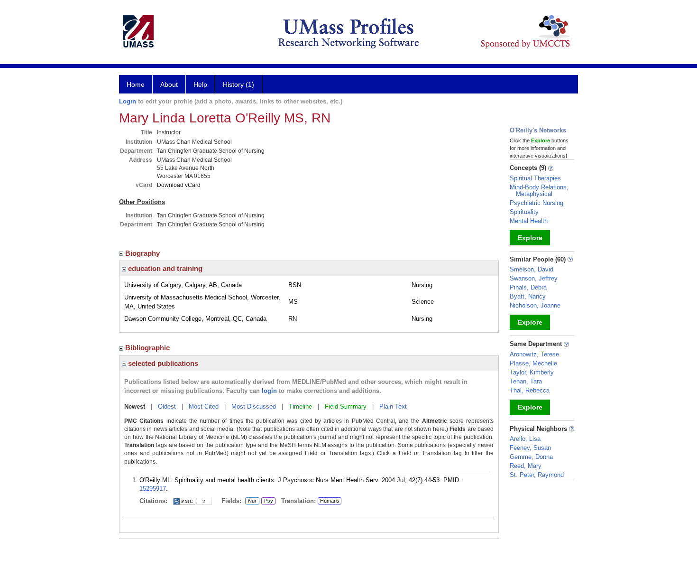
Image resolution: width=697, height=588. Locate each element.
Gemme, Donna (531, 456)
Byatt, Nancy (528, 296)
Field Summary (346, 406)
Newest (134, 406)
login (269, 390)
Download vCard (179, 185)
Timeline (300, 406)
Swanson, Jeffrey (534, 278)
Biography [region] (143, 253)
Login (127, 101)
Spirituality (524, 211)
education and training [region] (164, 268)
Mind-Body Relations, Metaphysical (539, 190)
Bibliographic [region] (148, 348)
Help (200, 84)
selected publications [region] (162, 363)
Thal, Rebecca (530, 390)
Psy (267, 501)
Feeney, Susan (530, 447)
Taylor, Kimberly (532, 372)
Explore (530, 238)
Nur (251, 501)
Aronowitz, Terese (534, 354)
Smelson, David (531, 269)
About (169, 84)
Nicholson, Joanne (535, 305)
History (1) (238, 84)
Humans (329, 501)
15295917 (152, 488)
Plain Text (393, 406)
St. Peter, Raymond (537, 474)
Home (136, 84)
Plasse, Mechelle (533, 363)
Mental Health (529, 220)
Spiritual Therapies (535, 178)
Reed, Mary (525, 465)
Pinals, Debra (528, 287)
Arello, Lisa (525, 438)
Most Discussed (253, 406)
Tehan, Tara (526, 381)
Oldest (167, 406)
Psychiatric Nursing (536, 202)
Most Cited (204, 406)
